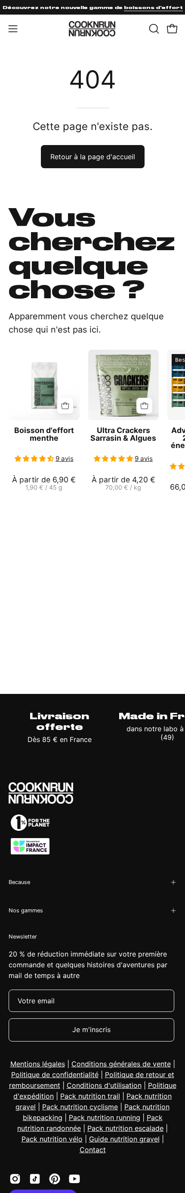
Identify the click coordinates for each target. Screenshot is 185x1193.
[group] (92, 7)
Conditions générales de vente (121, 1064)
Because (19, 882)
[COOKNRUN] (92, 28)
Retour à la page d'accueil (92, 156)
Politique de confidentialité (55, 1074)
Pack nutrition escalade (125, 1128)
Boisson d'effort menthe (44, 434)
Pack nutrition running (104, 1117)
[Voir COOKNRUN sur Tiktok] (34, 1178)
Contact (93, 1149)
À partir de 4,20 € (123, 483)
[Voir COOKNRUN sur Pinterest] (54, 1178)
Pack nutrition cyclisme (80, 1106)
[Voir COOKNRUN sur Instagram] (15, 1178)
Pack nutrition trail (90, 1096)
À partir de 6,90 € (44, 483)
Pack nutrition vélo (52, 1139)
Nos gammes (26, 910)
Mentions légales (37, 1064)
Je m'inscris (91, 1029)
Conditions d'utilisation (104, 1085)
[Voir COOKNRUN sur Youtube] (74, 1178)
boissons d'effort (153, 7)
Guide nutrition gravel (124, 1139)
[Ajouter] (65, 406)
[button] (153, 29)
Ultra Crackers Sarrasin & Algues (123, 434)
